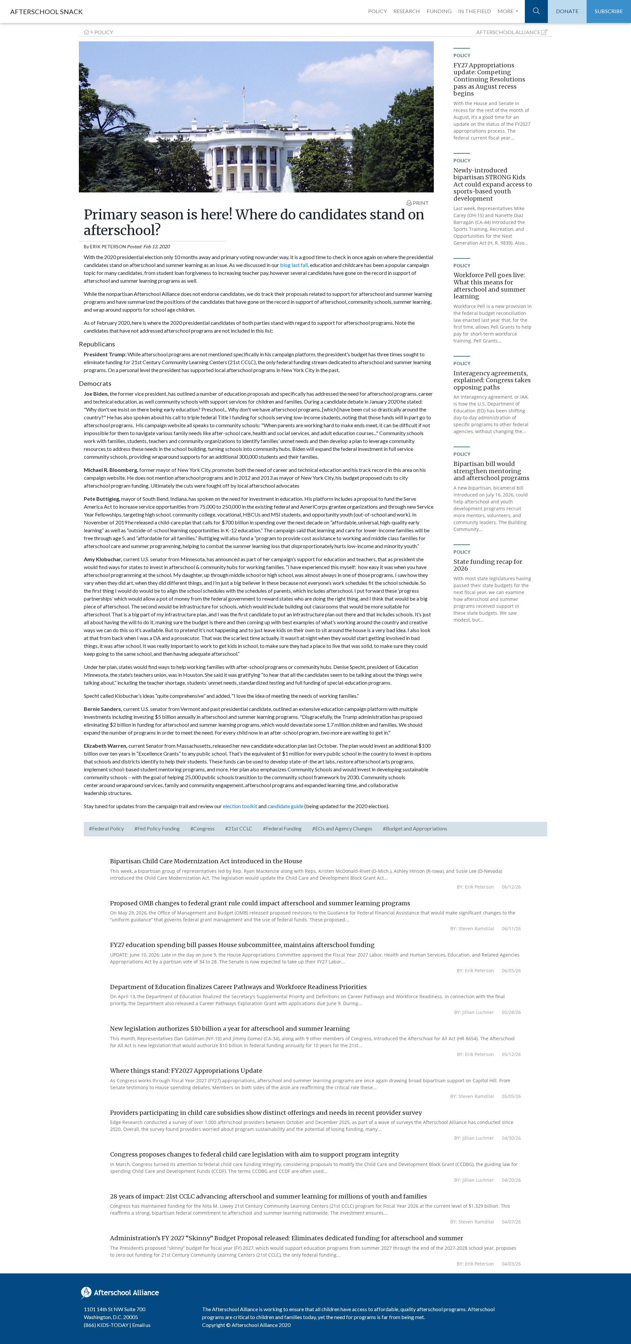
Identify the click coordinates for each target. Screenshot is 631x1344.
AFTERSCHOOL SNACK (46, 11)
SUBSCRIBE (609, 11)
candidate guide (285, 806)
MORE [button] (506, 11)
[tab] (106, 829)
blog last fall (294, 265)
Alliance (508, 32)
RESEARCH (406, 11)
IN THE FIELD (474, 11)
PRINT (420, 203)
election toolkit (240, 806)
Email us (141, 1325)
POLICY (377, 11)
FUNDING (439, 11)
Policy (103, 32)
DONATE (567, 11)
